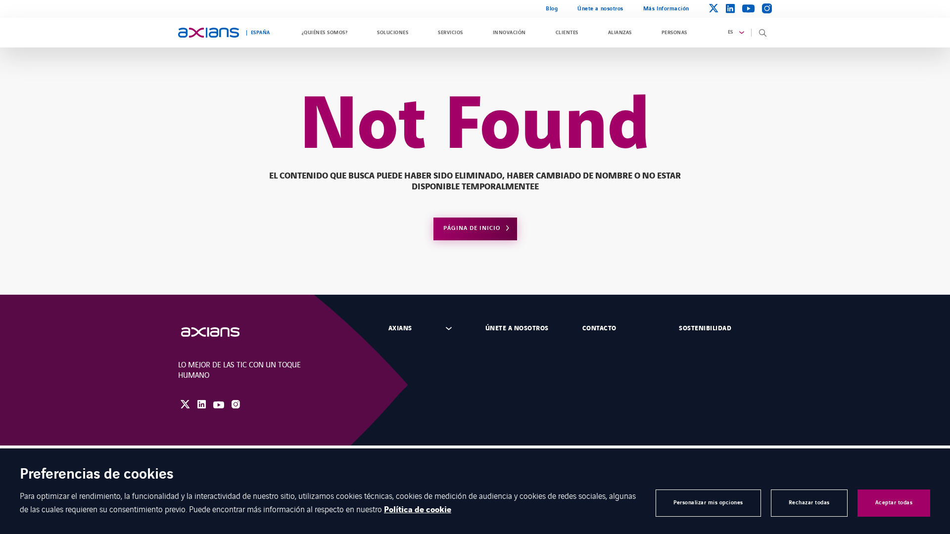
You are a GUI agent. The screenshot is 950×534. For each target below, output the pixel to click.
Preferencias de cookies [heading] (97, 475)
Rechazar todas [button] (809, 502)
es (730, 32)
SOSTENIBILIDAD (705, 328)
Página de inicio (471, 228)
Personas (674, 32)
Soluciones (392, 32)
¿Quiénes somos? (324, 32)
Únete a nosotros (600, 8)
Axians (400, 328)
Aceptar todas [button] (894, 502)
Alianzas (620, 32)
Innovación (509, 32)
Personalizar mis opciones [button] (708, 502)
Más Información (666, 8)
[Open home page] (208, 33)
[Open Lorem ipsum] (220, 332)
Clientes (567, 32)
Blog (552, 8)
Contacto (599, 328)
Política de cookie (417, 509)
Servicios (450, 32)
